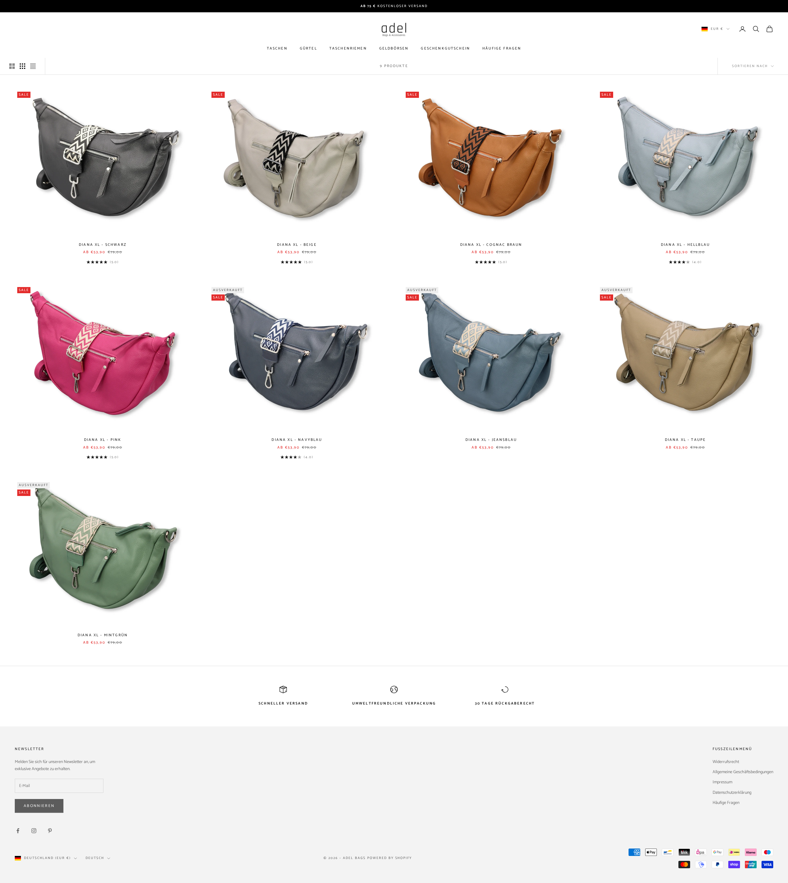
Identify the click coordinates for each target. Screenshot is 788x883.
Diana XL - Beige (297, 245)
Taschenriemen (348, 49)
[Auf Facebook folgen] (18, 831)
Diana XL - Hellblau (685, 245)
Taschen (277, 49)
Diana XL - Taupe (685, 440)
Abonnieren (39, 806)
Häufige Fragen (726, 802)
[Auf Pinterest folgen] (50, 831)
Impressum (722, 782)
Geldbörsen (394, 49)
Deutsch (95, 858)
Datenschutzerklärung (732, 792)
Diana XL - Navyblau (296, 440)
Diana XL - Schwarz (103, 245)
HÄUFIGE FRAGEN (501, 49)
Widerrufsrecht (726, 761)
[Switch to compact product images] (33, 66)
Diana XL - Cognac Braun (491, 245)
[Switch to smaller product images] (22, 66)
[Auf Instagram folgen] (34, 831)
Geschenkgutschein (445, 49)
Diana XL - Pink (102, 440)
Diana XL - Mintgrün (103, 635)
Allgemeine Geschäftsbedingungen (743, 772)
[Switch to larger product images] (12, 66)
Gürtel (308, 49)
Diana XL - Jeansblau (491, 440)
